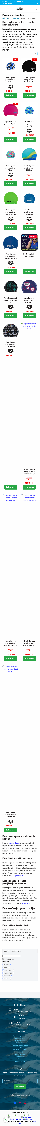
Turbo (7, 978)
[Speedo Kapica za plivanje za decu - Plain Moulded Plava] (29, 566)
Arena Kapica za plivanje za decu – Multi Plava (29, 212)
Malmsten (9, 973)
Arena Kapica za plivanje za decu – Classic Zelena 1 (10, 212)
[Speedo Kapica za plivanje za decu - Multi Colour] (29, 154)
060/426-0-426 (23, 1018)
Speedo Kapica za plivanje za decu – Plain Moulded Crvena (10, 643)
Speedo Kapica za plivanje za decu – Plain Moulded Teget (29, 472)
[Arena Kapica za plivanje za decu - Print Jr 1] (10, 154)
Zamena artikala (20, 1056)
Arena (7, 965)
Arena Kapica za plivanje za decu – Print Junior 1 (29, 300)
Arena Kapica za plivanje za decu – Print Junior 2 (10, 344)
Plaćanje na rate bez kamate (20, 1045)
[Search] (37, 3)
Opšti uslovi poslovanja (20, 1036)
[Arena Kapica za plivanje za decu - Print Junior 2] (10, 330)
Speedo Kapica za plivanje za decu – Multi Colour (29, 168)
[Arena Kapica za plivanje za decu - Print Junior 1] (29, 286)
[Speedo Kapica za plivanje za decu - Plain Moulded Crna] (29, 66)
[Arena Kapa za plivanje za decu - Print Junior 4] (10, 286)
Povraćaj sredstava (20, 1054)
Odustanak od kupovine (20, 1050)
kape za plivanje (14, 843)
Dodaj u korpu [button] (10, 95)
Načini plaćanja (20, 1043)
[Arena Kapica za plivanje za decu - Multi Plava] (29, 198)
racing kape (26, 903)
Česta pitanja (20, 1059)
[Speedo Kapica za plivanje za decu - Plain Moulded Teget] (29, 394)
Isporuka (20, 1047)
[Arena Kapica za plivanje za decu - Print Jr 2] (29, 110)
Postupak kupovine (20, 1040)
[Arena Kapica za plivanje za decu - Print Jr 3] (10, 66)
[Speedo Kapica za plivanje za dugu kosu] (10, 110)
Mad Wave (9, 970)
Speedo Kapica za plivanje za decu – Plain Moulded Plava (29, 643)
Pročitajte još (29, 271)
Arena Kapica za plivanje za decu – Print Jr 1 (10, 168)
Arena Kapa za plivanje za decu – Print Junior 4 (10, 300)
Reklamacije (20, 1052)
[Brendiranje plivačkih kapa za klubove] (29, 242)
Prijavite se (20, 1087)
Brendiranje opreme (20, 1061)
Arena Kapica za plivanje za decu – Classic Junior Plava (11, 256)
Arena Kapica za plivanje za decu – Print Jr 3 (10, 80)
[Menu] (37, 9)
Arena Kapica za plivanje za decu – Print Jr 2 (29, 124)
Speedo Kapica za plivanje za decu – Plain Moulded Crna (29, 80)
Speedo (8, 976)
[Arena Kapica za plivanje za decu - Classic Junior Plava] (10, 242)
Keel (6, 967)
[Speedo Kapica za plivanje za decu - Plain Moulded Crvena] (10, 566)
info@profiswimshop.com (23, 1024)
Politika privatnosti (20, 1038)
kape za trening (19, 876)
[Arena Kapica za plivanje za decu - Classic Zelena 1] (10, 198)
